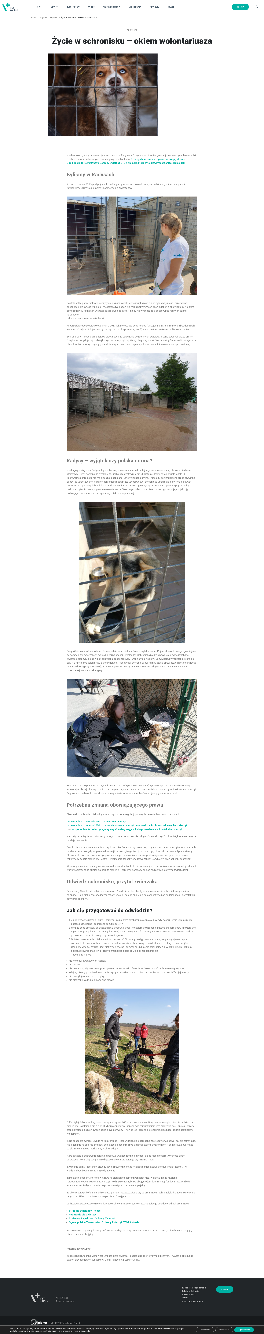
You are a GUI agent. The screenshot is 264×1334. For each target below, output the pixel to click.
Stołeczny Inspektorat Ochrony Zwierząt (92, 1218)
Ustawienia (224, 1330)
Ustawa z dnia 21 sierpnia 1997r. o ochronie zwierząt (96, 821)
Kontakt (185, 1298)
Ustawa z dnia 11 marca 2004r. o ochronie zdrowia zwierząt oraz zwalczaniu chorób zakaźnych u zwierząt (127, 825)
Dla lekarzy (135, 7)
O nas (91, 7)
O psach (53, 18)
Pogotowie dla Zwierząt (82, 1214)
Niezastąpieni (188, 1294)
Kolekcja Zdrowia (190, 1291)
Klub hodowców (111, 7)
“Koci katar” (73, 7)
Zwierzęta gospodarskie (194, 1288)
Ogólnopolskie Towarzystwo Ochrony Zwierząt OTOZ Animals (104, 1222)
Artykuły (154, 7)
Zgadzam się (244, 1330)
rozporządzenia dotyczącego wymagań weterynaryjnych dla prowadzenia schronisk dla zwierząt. (127, 829)
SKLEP (240, 7)
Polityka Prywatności (192, 1301)
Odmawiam (205, 1330)
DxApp (171, 7)
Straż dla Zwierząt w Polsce (85, 1210)
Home (33, 18)
